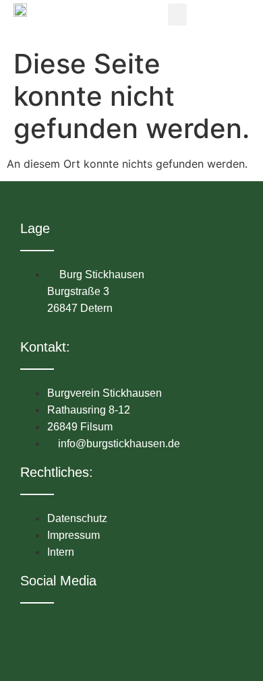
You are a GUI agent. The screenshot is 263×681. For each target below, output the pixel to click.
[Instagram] (56, 629)
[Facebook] (31, 629)
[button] (177, 14)
